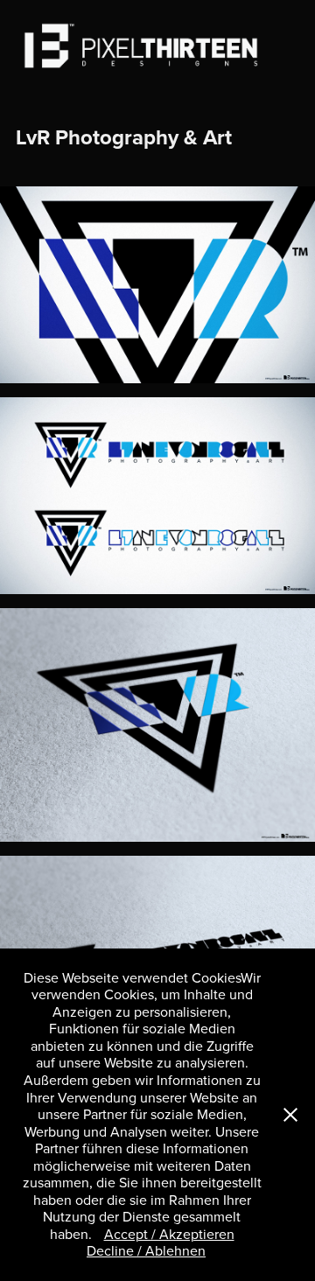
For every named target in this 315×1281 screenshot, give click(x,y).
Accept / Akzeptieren (169, 1233)
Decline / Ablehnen (146, 1250)
